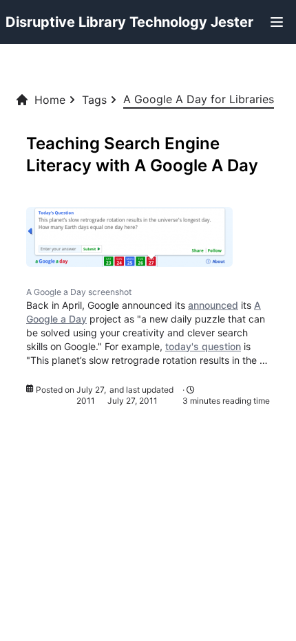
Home (49, 100)
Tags (94, 100)
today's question (203, 346)
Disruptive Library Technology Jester (129, 22)
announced (213, 305)
